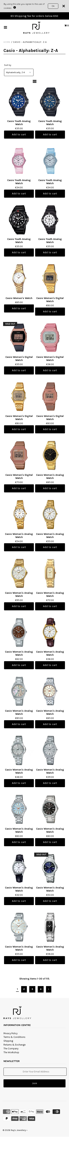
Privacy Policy (10, 1033)
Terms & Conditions (14, 1037)
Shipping (8, 1040)
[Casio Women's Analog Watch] (50, 455)
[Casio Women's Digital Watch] (50, 278)
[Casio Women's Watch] (19, 278)
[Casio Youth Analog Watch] (19, 102)
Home (6, 42)
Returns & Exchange (14, 1044)
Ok (53, 6)
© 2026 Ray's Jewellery (14, 1130)
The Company (10, 1048)
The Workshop (11, 1052)
